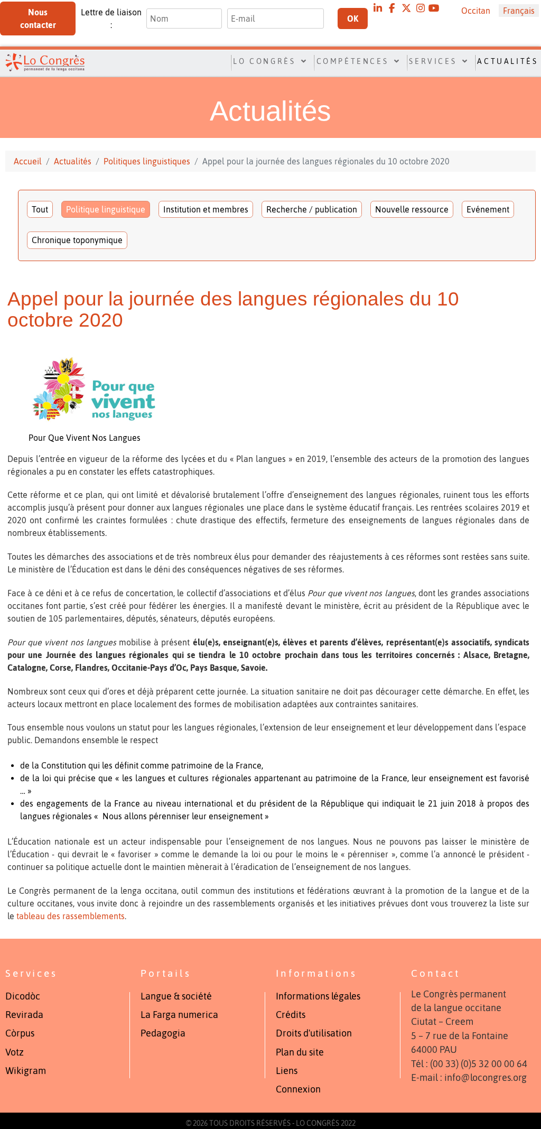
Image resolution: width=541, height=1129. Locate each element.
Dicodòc (22, 996)
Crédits (290, 1015)
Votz (14, 1052)
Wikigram (25, 1071)
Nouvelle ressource (412, 209)
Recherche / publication (311, 209)
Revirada (24, 1015)
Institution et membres (205, 209)
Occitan (475, 10)
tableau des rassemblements (70, 916)
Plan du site (300, 1052)
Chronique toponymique (77, 240)
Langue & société (176, 996)
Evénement (488, 209)
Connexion (298, 1089)
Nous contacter (38, 18)
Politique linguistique (105, 209)
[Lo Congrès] (40, 61)
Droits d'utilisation (314, 1033)
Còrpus (19, 1033)
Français (519, 10)
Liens (286, 1071)
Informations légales (318, 996)
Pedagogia (163, 1033)
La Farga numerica (179, 1015)
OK (352, 18)
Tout (40, 209)
